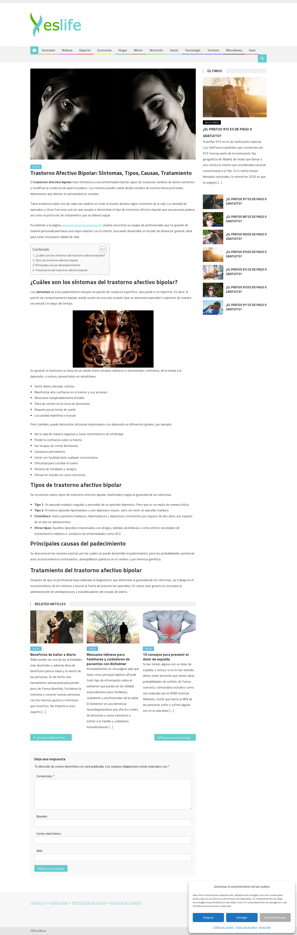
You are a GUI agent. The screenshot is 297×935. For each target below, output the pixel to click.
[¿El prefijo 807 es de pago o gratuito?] (213, 219)
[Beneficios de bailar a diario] (56, 627)
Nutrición (156, 50)
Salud (174, 50)
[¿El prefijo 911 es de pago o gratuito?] (213, 307)
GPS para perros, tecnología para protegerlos (177, 737)
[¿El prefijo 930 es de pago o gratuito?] (213, 237)
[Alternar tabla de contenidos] (100, 249)
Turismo (213, 50)
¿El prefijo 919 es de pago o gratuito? (246, 254)
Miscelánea (234, 50)
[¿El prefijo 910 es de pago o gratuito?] (213, 290)
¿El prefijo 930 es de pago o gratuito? (246, 236)
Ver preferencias (275, 917)
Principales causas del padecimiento (57, 265)
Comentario (45, 776)
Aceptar (208, 917)
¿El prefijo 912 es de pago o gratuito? (246, 271)
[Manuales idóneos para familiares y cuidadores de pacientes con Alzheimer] (113, 627)
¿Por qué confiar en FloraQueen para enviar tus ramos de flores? (54, 737)
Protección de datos (246, 927)
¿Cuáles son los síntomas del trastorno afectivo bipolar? (70, 255)
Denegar (242, 917)
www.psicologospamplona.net (82, 225)
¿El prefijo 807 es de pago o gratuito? (246, 218)
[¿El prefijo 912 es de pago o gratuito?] (213, 272)
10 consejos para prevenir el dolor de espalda (166, 657)
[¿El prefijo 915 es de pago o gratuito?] (235, 97)
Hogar (122, 50)
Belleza (67, 50)
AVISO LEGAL (59, 902)
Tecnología (192, 50)
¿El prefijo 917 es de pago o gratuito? (246, 201)
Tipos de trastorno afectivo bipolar (56, 260)
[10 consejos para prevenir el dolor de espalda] (169, 627)
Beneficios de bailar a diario (53, 654)
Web (39, 850)
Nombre (41, 816)
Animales (48, 50)
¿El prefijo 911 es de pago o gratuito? (246, 307)
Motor (138, 50)
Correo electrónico (48, 833)
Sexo (252, 50)
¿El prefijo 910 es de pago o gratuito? (246, 289)
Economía (104, 50)
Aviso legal (265, 927)
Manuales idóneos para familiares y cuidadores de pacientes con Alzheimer (108, 659)
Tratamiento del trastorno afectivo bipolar (61, 270)
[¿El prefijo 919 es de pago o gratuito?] (213, 254)
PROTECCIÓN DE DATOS (89, 902)
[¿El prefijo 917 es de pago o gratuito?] (213, 202)
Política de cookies (223, 927)
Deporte (85, 50)
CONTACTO (38, 902)
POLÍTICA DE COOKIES (125, 902)
